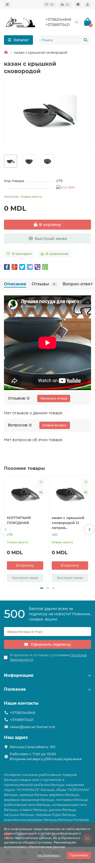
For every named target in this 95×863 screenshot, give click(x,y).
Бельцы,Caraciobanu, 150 (32, 747)
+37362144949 (58, 19)
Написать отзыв (53, 398)
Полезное (15, 689)
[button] (5, 529)
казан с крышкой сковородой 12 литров (68, 523)
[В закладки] (41, 482)
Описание (15, 283)
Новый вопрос (54, 425)
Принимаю (79, 855)
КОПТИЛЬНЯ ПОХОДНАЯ (19, 520)
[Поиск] (85, 40)
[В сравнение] (41, 492)
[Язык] (78, 4)
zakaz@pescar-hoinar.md (32, 727)
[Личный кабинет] (87, 4)
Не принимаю (48, 855)
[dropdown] (7, 4)
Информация (19, 675)
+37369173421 (58, 25)
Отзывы (43, 283)
